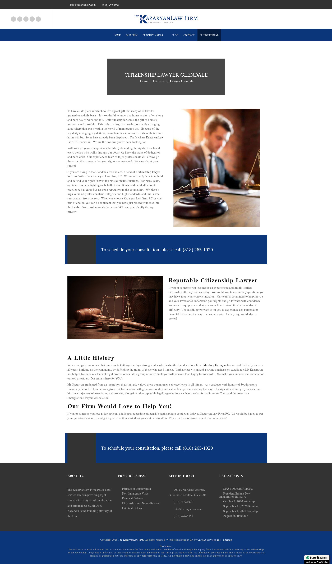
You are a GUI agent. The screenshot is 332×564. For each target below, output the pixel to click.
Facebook (13, 19)
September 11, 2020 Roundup (241, 506)
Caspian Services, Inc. (209, 539)
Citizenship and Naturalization (141, 503)
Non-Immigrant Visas (135, 493)
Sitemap (227, 539)
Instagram (19, 19)
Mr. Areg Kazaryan (215, 365)
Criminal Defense (132, 508)
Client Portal (209, 35)
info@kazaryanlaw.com (83, 4)
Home (117, 35)
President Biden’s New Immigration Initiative (235, 495)
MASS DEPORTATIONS (238, 489)
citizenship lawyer (149, 172)
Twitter (38, 19)
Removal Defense (132, 498)
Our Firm (131, 35)
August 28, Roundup (235, 516)
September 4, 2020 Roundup (240, 511)
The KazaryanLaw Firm (131, 539)
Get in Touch (242, 249)
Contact (189, 35)
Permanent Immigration (136, 489)
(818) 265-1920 (183, 502)
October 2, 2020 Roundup (239, 501)
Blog (175, 35)
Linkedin (26, 19)
